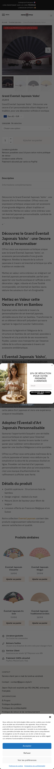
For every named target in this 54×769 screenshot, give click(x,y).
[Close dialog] (52, 365)
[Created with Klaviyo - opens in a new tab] (27, 405)
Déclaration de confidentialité (34, 766)
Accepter (27, 746)
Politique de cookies (16, 766)
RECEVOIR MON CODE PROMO (40, 392)
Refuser (27, 753)
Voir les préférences (27, 760)
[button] (50, 717)
